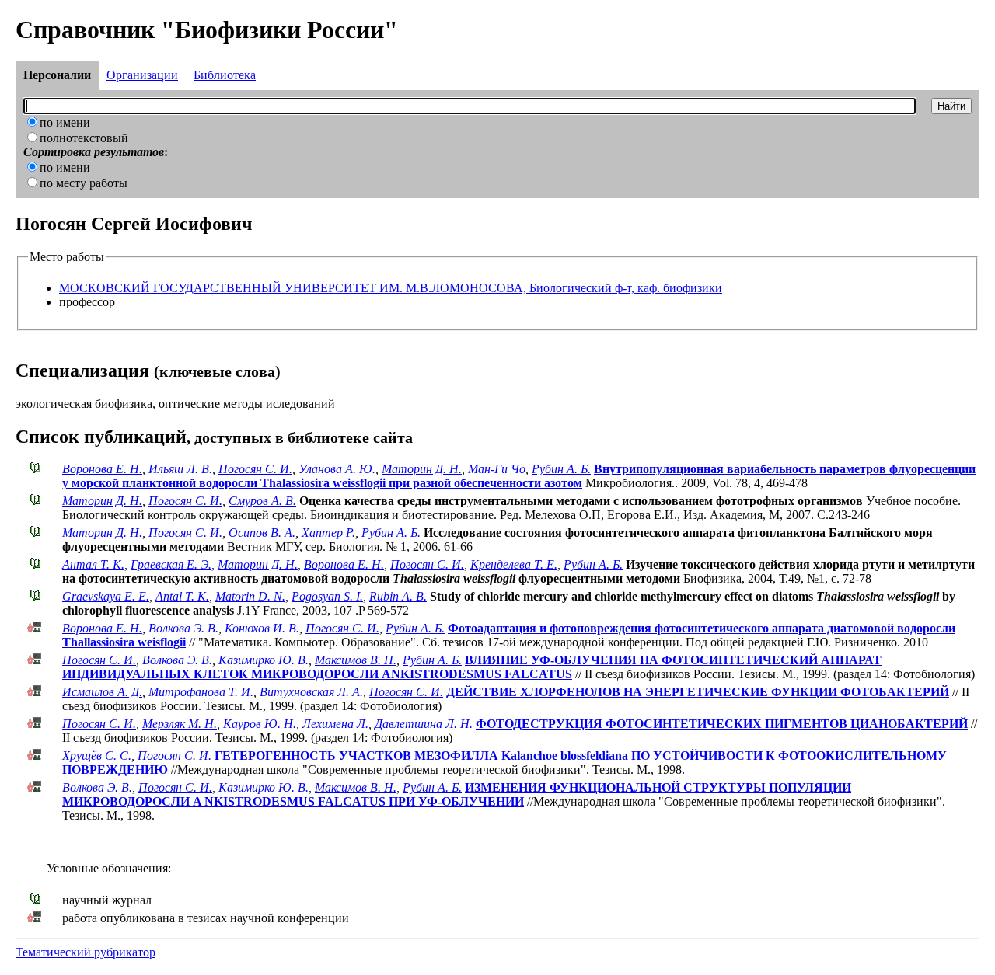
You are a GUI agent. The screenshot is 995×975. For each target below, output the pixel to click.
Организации (142, 75)
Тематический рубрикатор (85, 952)
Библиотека (225, 75)
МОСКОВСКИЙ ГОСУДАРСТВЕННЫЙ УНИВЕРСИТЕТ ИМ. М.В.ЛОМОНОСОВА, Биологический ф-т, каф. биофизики (390, 287)
